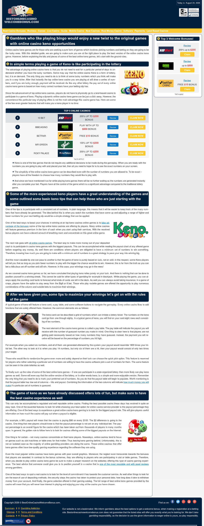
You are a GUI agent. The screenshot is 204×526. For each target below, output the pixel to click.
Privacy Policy (28, 515)
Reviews (31, 30)
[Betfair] (166, 83)
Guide (64, 30)
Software (128, 30)
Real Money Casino (111, 30)
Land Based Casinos (157, 30)
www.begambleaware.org (14, 521)
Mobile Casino (76, 30)
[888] (166, 65)
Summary (10, 508)
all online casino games (40, 242)
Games (41, 30)
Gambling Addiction (30, 508)
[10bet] (166, 50)
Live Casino (53, 30)
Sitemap (11, 511)
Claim (187, 54)
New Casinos (93, 30)
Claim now (136, 117)
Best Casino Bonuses (14, 30)
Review (113, 117)
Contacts (10, 515)
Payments (140, 30)
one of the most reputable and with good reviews (124, 464)
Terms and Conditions (31, 511)
